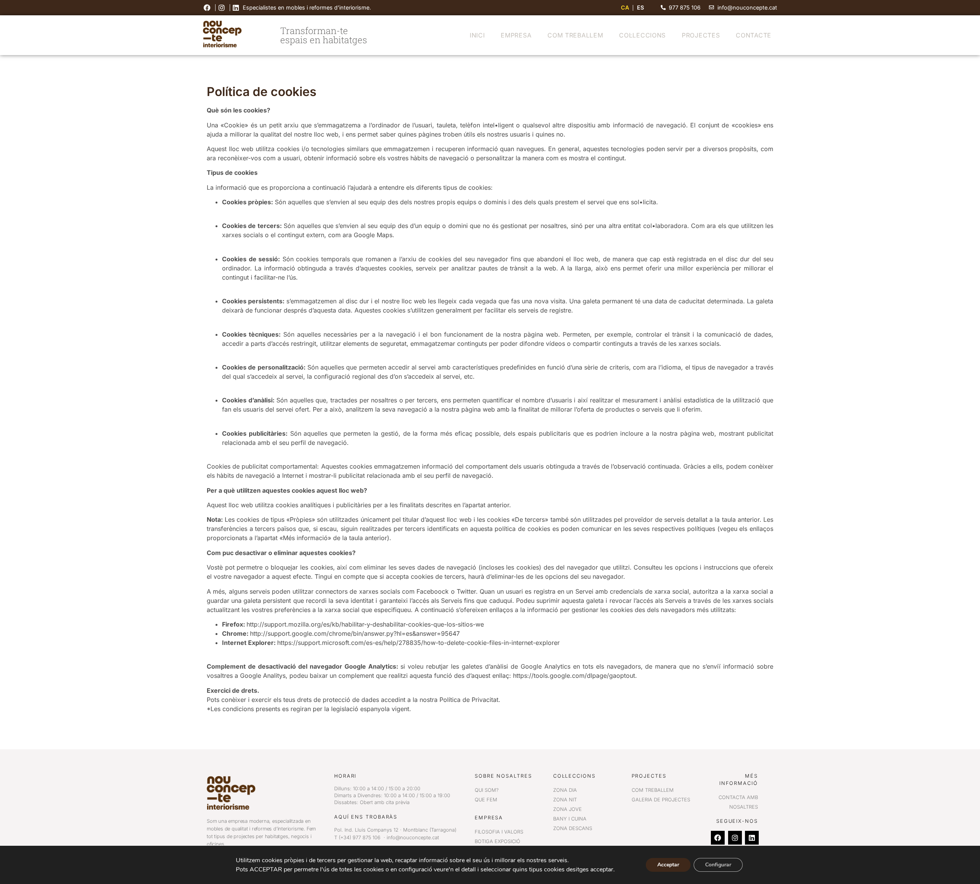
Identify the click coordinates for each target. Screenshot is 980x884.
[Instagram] (735, 838)
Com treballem (575, 35)
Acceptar (668, 864)
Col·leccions (642, 35)
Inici (477, 35)
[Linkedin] (752, 838)
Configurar (718, 864)
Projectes (701, 35)
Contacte (753, 35)
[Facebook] (718, 838)
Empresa (516, 35)
